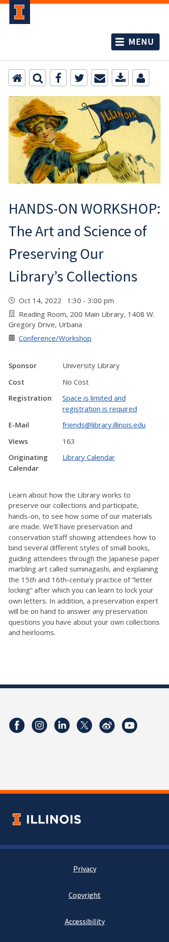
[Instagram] (39, 725)
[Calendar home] (16, 77)
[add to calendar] (120, 77)
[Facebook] (58, 77)
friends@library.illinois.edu (104, 424)
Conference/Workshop (55, 338)
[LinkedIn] (62, 725)
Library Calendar (88, 457)
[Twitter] (78, 77)
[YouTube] (129, 725)
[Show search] (37, 77)
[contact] (140, 77)
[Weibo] (107, 725)
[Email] (99, 77)
